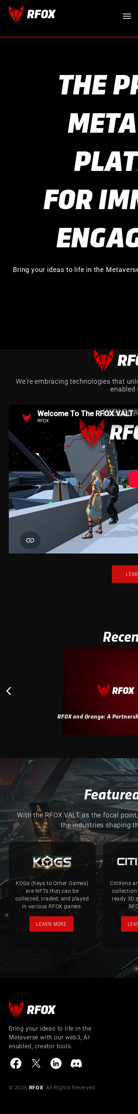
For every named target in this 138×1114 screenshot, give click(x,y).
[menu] (127, 16)
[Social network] (16, 1064)
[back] (8, 690)
